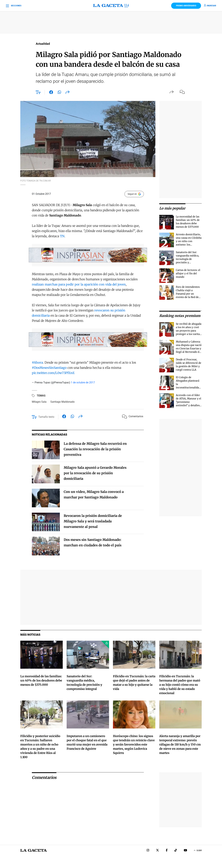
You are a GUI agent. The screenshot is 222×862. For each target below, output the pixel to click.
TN (62, 236)
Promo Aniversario (186, 6)
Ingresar (211, 6)
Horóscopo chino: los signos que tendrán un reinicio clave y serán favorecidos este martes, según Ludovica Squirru (134, 744)
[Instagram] (148, 850)
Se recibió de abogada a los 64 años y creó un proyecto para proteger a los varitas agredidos (188, 330)
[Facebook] (167, 850)
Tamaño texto (46, 416)
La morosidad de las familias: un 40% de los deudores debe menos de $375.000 (41, 680)
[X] (157, 850)
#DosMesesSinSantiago (49, 368)
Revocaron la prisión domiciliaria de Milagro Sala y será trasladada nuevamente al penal (93, 521)
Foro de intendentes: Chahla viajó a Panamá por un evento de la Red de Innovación (188, 293)
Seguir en (132, 194)
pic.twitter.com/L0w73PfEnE (53, 373)
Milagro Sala (39, 401)
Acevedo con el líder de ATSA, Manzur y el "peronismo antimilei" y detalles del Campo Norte (188, 402)
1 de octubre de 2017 (83, 382)
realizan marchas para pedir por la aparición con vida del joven (79, 284)
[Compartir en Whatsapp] (59, 93)
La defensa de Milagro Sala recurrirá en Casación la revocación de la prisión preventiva (95, 449)
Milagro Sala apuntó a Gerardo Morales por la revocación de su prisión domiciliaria (95, 473)
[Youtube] (185, 850)
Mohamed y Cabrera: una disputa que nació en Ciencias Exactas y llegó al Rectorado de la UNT (189, 348)
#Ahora (37, 362)
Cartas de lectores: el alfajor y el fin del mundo (188, 273)
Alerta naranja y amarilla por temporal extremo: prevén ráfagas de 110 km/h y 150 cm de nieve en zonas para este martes (180, 744)
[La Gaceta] (111, 5)
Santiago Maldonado (62, 401)
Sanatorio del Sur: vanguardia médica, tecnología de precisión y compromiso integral (188, 259)
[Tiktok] (175, 850)
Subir (199, 850)
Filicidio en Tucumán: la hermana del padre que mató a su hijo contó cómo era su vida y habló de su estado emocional (179, 684)
